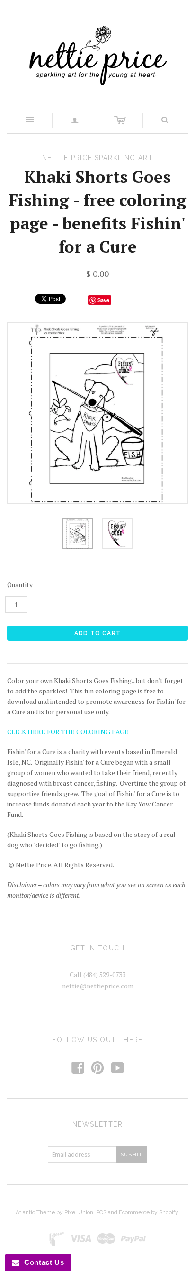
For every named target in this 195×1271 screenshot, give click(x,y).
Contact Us (41, 1262)
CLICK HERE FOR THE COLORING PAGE (68, 731)
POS (101, 1212)
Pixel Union (78, 1212)
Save (103, 300)
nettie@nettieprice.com (97, 985)
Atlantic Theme (35, 1212)
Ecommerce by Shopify (148, 1212)
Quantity (20, 584)
